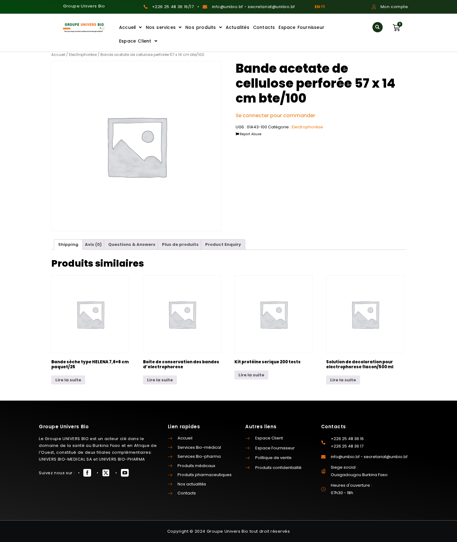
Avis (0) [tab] (93, 244)
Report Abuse (250, 134)
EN (317, 7)
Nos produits (200, 27)
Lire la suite (68, 380)
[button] (377, 27)
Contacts (264, 27)
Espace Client (135, 41)
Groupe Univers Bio (84, 6)
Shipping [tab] (68, 244)
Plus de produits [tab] (180, 244)
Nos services (161, 27)
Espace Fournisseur (301, 27)
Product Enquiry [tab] (223, 244)
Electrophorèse (83, 54)
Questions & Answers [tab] (131, 244)
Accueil (127, 27)
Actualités (237, 27)
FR (323, 7)
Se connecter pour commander (275, 115)
